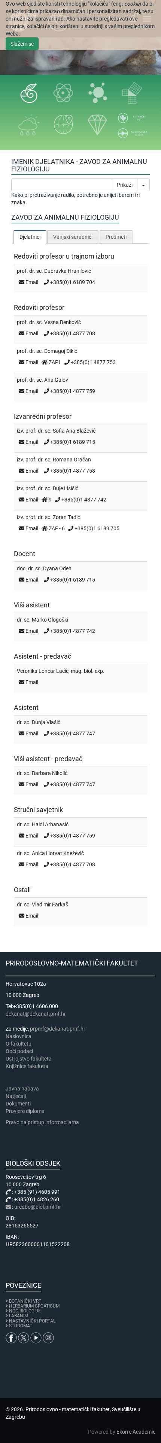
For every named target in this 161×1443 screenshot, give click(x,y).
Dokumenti (18, 1104)
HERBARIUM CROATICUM (34, 1306)
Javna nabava (22, 1089)
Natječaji (16, 1096)
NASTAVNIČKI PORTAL (32, 1321)
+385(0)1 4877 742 (83, 500)
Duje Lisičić (65, 488)
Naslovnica (18, 1036)
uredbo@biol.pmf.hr (37, 1207)
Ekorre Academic (135, 1432)
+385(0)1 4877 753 (93, 362)
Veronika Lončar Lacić (43, 671)
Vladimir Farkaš (50, 904)
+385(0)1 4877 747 (72, 733)
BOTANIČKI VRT (24, 1301)
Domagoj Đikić (60, 351)
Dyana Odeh (57, 568)
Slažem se (22, 44)
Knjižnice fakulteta (27, 1066)
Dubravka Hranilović (67, 271)
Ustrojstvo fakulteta (29, 1059)
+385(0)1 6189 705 (97, 528)
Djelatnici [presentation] (29, 237)
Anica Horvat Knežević (58, 853)
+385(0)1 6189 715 (72, 442)
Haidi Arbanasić (50, 824)
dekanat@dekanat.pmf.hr (36, 1014)
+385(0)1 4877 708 (72, 333)
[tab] (29, 237)
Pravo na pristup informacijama (43, 1122)
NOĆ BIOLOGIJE (25, 1311)
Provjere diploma (25, 1111)
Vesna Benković (62, 322)
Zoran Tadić (66, 517)
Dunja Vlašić (46, 722)
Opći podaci (19, 1051)
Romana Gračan (72, 460)
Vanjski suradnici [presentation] (72, 237)
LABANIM (18, 1315)
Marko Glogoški (50, 620)
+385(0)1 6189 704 (72, 282)
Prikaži (125, 185)
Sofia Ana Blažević (74, 431)
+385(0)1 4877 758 (72, 471)
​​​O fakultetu (18, 1044)
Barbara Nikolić (49, 773)
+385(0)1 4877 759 (72, 391)
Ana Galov (56, 380)
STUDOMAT (20, 1325)
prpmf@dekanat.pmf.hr (57, 1029)
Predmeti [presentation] (116, 237)
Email (31, 282)
